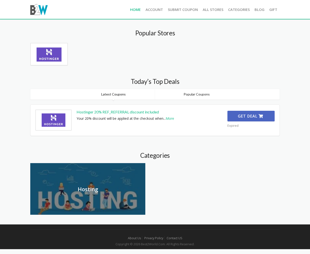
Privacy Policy (153, 238)
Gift (273, 9)
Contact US (174, 238)
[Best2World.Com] (39, 9)
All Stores (213, 9)
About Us (134, 238)
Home (135, 9)
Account (154, 9)
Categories (239, 9)
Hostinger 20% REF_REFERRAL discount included (118, 112)
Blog (259, 9)
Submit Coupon (183, 9)
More (170, 118)
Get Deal (248, 116)
